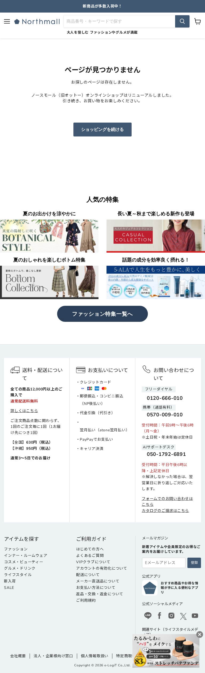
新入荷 (10, 581)
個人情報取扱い (94, 656)
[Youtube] (195, 616)
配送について (88, 574)
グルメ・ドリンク (20, 568)
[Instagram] (171, 616)
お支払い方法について (96, 587)
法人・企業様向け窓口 (53, 656)
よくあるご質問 (90, 555)
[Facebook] (159, 616)
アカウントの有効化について (101, 568)
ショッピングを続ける (102, 129)
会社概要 (18, 656)
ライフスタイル (17, 574)
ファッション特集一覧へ (102, 314)
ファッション (16, 549)
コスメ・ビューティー (23, 562)
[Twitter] (183, 616)
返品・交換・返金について (99, 594)
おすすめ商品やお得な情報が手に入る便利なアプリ (179, 587)
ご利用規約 (86, 600)
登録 (194, 562)
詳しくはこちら (24, 410)
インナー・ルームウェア (25, 555)
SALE (9, 587)
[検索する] (182, 21)
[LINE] (148, 616)
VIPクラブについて (93, 562)
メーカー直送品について (97, 581)
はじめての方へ (90, 549)
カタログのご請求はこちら (165, 510)
